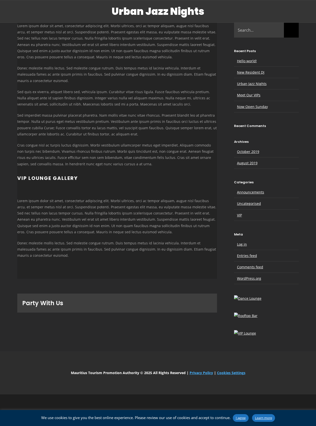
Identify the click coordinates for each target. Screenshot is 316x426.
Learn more (263, 418)
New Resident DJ (250, 72)
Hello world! (247, 61)
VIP (239, 215)
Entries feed (247, 255)
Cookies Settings (231, 372)
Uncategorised (249, 203)
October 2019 (248, 151)
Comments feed (250, 267)
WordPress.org (249, 278)
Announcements (250, 192)
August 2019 (247, 163)
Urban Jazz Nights (252, 83)
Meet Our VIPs (248, 95)
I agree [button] (241, 418)
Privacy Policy (201, 372)
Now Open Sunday (252, 106)
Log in (242, 244)
